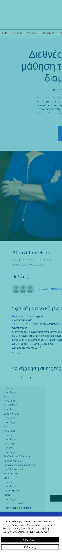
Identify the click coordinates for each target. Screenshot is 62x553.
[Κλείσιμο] (57, 521)
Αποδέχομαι (30, 539)
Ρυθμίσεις (30, 547)
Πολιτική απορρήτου (37, 531)
